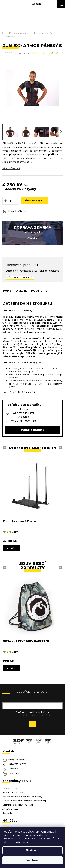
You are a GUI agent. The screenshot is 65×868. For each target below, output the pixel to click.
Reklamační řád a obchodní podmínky (22, 796)
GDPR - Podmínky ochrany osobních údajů (24, 800)
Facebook (13, 768)
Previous (5, 447)
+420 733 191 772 (17, 764)
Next (61, 447)
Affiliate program (11, 809)
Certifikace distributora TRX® (18, 804)
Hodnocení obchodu (13, 792)
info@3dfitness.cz (17, 759)
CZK (38, 4)
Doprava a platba (11, 788)
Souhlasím (32, 860)
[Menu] (61, 4)
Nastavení (32, 850)
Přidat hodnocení (19, 277)
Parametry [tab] (39, 290)
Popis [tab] (7, 290)
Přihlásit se (33, 724)
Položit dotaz (31, 430)
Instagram (13, 773)
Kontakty (7, 813)
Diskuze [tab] (21, 290)
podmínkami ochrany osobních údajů (33, 715)
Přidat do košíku (34, 200)
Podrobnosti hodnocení (44, 53)
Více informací (11, 168)
